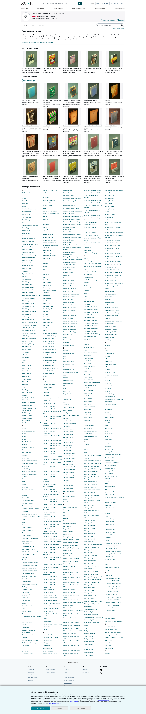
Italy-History (67, 391)
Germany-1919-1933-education (49, 480)
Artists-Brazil (26, 363)
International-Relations (70, 372)
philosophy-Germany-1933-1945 (92, 511)
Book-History (26, 466)
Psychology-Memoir (111, 329)
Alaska (24, 206)
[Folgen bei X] (101, 673)
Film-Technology (48, 322)
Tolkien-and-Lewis (110, 559)
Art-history (25, 282)
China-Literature (27, 527)
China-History (26, 525)
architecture (26, 233)
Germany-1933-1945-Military (52, 547)
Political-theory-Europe (112, 243)
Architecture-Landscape (29, 263)
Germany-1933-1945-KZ (50, 536)
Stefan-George (109, 494)
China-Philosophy (27, 530)
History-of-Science (69, 214)
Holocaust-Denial (68, 286)
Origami (86, 444)
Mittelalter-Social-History (92, 334)
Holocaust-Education (69, 288)
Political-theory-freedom (112, 251)
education (46, 197)
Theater (107, 516)
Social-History (109, 439)
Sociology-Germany (111, 452)
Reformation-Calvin (111, 364)
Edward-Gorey (47, 205)
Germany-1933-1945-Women (52, 577)
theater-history (109, 527)
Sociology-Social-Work (112, 463)
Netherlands (88, 428)
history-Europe (68, 193)
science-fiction (109, 417)
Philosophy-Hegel (89, 525)
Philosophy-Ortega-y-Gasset (93, 577)
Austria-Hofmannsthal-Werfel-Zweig (29, 409)
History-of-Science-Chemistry (72, 224)
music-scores (88, 404)
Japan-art (66, 405)
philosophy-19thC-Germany (92, 463)
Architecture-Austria (28, 236)
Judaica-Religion (68, 472)
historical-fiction (48, 648)
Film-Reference (47, 317)
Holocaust (66, 275)
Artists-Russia (26, 379)
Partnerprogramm (50, 672)
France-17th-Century (49, 336)
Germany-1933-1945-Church (51, 502)
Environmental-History (50, 211)
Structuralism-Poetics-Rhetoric (114, 497)
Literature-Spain (89, 230)
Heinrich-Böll (46, 645)
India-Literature (68, 359)
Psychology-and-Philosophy (113, 321)
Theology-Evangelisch (111, 546)
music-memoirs (89, 390)
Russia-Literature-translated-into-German (114, 400)
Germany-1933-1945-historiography (49, 518)
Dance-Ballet (26, 627)
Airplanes (25, 203)
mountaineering (89, 347)
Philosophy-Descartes (90, 484)
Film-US (45, 328)
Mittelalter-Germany (90, 320)
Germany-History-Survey (50, 600)
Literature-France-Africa (71, 622)
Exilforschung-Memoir (49, 255)
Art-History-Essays (28, 301)
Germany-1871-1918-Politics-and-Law (52, 437)
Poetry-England (89, 641)
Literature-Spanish (90, 232)
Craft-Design (26, 592)
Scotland (107, 420)
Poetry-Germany (89, 652)
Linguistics (66, 529)
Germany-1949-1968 (49, 582)
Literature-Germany (69, 633)
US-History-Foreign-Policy (113, 600)
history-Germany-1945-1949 (72, 198)
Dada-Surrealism (27, 622)
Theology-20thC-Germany (113, 543)
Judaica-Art (67, 426)
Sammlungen (40, 8)
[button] (122, 25)
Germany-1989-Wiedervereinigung (48, 588)
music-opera (88, 398)
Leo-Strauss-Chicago (69, 523)
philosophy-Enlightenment (92, 490)
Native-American (89, 425)
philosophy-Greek (89, 523)
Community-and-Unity (29, 576)
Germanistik (46, 400)
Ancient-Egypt (26, 211)
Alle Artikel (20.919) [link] (28, 80)
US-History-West (110, 610)
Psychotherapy (109, 337)
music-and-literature (90, 353)
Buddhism (25, 487)
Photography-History (90, 620)
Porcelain (107, 288)
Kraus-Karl (66, 502)
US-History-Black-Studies (113, 589)
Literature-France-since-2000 (72, 631)
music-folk (87, 374)
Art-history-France (28, 303)
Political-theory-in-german (113, 261)
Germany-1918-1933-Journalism (49, 468)
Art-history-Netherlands (29, 325)
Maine (86, 258)
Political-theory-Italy (111, 267)
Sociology (108, 446)
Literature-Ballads (69, 589)
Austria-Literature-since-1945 (31, 423)
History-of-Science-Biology (71, 219)
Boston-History (26, 479)
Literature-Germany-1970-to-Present (93, 196)
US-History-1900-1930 (112, 581)
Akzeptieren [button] (40, 708)
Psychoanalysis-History (112, 313)
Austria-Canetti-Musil (28, 402)
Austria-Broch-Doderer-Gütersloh (29, 399)
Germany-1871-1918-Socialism (52, 443)
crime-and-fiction (27, 595)
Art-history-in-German (29, 311)
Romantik (108, 383)
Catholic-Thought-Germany (30, 508)
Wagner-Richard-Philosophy (113, 632)
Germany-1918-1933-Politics (51, 471)
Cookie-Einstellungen (103, 700)
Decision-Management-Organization (29, 631)
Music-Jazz (87, 388)
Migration (87, 299)
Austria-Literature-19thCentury (28, 419)
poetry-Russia (109, 201)
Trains (106, 562)
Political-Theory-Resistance (113, 272)
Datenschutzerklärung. (55, 703)
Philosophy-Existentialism (92, 495)
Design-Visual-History (29, 643)
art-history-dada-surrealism (31, 295)
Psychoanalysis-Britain (112, 307)
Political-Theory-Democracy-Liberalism (114, 236)
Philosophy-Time (89, 598)
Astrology (25, 390)
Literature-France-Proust (71, 628)
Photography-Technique (91, 622)
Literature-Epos (68, 605)
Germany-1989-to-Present (51, 585)
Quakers (107, 345)
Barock (24, 428)
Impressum (66, 674)
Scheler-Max (108, 409)
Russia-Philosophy (110, 404)
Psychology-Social (110, 332)
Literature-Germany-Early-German (92, 219)
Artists (24, 360)
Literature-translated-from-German (93, 239)
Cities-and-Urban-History (30, 538)
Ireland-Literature (68, 383)
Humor (65, 337)
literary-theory (68, 553)
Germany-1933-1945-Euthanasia (49, 508)
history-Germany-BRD (70, 205)
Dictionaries (25, 645)
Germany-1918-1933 (49, 454)
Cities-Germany (27, 541)
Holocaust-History (69, 297)
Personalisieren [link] (80, 708)
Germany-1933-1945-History (52, 521)
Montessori (87, 342)
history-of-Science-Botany (71, 222)
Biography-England (28, 447)
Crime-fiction (26, 600)
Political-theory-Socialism (113, 275)
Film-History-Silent (48, 306)
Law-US (65, 518)
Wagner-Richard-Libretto (112, 629)
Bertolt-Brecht (26, 442)
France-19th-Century (49, 349)
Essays (45, 227)
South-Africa (109, 473)
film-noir (45, 314)
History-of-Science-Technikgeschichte (69, 263)
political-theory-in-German (113, 264)
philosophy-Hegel (89, 528)
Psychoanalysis (109, 302)
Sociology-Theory (110, 468)
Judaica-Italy (67, 448)
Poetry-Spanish (109, 206)
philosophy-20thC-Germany (92, 469)
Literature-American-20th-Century (71, 578)
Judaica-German (68, 431)
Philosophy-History (90, 531)
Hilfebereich (85, 669)
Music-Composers (89, 366)
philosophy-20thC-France (92, 466)
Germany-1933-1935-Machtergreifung (49, 485)
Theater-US (108, 535)
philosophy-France (89, 498)
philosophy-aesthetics (91, 471)
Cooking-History (27, 589)
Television (108, 513)
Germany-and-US (48, 592)
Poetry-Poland (109, 198)
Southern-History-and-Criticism (112, 477)
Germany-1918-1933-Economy (52, 456)
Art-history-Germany (28, 306)
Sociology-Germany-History (113, 454)
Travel (106, 564)
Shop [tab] (25, 25)
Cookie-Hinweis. (74, 701)
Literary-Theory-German (71, 558)
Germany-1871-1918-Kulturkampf (49, 420)
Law (64, 512)
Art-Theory (25, 357)
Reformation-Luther (111, 367)
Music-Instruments (90, 385)
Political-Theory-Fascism (112, 245)
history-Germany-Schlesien (71, 208)
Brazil (23, 481)
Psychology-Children (111, 326)
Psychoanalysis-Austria (112, 305)
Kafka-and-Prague (69, 496)
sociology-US (109, 471)
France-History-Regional (50, 360)
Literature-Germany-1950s (92, 190)
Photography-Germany (91, 614)
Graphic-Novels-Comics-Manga (52, 624)
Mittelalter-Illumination (91, 323)
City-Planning (26, 544)
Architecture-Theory (28, 265)
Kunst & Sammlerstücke (79, 8)
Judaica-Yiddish (68, 485)
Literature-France (68, 608)
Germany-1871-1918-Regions (52, 440)
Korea (65, 499)
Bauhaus (24, 434)
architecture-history (28, 257)
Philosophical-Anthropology (92, 455)
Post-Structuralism (110, 294)
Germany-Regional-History (51, 608)
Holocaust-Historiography (71, 294)
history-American (48, 651)
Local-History (88, 247)
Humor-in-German (69, 340)
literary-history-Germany (71, 548)
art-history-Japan (27, 317)
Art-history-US (26, 346)
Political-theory (109, 217)
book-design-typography (29, 463)
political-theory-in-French (113, 259)
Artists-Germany (27, 371)
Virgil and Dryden (110, 618)
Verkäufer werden (120, 8)
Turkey (107, 570)
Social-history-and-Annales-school (113, 443)
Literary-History (68, 531)
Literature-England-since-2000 (73, 602)
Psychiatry (108, 299)
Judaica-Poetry (68, 461)
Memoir (86, 282)
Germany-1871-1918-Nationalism (49, 432)
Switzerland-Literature (112, 508)
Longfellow (87, 250)
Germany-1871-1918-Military (52, 428)
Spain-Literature (110, 486)
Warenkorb (30, 680)
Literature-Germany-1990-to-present (93, 206)
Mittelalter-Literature (90, 326)
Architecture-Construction (30, 244)
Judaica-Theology (68, 477)
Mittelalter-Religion (90, 331)
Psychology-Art (109, 324)
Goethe (45, 618)
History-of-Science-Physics (71, 257)
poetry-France (88, 647)
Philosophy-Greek (89, 520)
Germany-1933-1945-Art (50, 499)
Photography (88, 606)
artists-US (25, 384)
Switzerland (108, 505)
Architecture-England (28, 247)
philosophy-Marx (89, 552)
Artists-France (26, 368)
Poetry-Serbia (109, 203)
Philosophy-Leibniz (89, 539)
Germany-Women (48, 611)
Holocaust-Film (68, 291)
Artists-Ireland (26, 373)
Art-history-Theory (28, 344)
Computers (25, 579)
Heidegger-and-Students (50, 637)
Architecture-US (27, 268)
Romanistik (108, 380)
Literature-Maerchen (90, 227)
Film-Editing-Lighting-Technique (50, 291)
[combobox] (60, 3)
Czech (24, 614)
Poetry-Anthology (89, 633)
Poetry (86, 628)
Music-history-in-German (92, 382)
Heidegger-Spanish (49, 643)
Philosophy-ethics (89, 492)
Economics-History (28, 654)
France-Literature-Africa (50, 368)
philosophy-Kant (89, 536)
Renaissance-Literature (112, 375)
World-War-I (108, 645)
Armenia (24, 276)
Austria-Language (27, 413)
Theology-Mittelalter (111, 548)
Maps (85, 269)
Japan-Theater (67, 410)
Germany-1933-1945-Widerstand (49, 573)
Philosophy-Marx (89, 550)
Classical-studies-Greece (30, 562)
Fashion (45, 269)
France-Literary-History (50, 363)
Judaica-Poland (68, 464)
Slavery (107, 436)
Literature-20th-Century (71, 572)
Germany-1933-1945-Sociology (52, 564)
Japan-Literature (68, 407)
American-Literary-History (30, 209)
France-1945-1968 (48, 346)
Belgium (24, 439)
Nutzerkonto (105, 3)
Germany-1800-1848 (49, 403)
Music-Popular (88, 401)
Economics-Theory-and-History (50, 191)
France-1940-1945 (48, 344)
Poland (107, 211)
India (64, 356)
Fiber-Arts (46, 274)
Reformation (109, 361)
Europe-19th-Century (49, 240)
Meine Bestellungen (33, 677)
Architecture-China (28, 241)
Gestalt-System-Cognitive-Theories (51, 615)
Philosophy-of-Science (91, 571)
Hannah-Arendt (47, 635)
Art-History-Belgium (28, 290)
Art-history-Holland (28, 309)
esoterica (45, 222)
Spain (106, 483)
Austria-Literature (27, 415)
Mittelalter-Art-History (91, 309)
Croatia (24, 603)
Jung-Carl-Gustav (68, 491)
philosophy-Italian (89, 533)
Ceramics (25, 511)
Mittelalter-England (90, 315)
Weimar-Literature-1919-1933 (114, 637)
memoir (86, 285)
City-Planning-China (28, 546)
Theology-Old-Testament (113, 554)
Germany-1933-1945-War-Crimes (51, 568)
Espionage (46, 224)
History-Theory (68, 270)
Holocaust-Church (68, 283)
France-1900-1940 (48, 341)
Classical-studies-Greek (29, 565)
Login (97, 3)
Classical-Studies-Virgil (29, 573)
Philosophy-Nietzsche (90, 560)
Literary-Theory (68, 550)
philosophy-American (90, 474)
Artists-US (25, 382)
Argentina (25, 271)
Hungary (66, 342)
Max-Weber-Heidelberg (91, 272)
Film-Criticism (47, 282)
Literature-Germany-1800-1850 (71, 637)
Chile (23, 519)
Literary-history (68, 534)
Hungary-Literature (69, 345)
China (23, 522)
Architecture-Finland (28, 249)
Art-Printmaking (27, 349)
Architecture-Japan (28, 260)
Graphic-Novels (47, 621)
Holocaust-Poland (68, 318)
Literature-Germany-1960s (92, 193)
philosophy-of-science (91, 574)
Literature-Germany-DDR (92, 215)
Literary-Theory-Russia (70, 564)
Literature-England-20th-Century (71, 596)
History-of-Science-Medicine (72, 245)
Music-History (88, 377)
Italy (64, 388)
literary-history (68, 537)
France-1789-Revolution (50, 333)
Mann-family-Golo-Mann (91, 261)
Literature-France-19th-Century (70, 614)
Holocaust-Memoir (69, 310)
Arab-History (26, 220)
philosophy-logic (89, 542)
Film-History (46, 301)
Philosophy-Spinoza (90, 593)
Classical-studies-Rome (29, 571)
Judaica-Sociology (69, 475)
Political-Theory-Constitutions (114, 232)
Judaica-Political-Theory (70, 467)
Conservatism (26, 581)
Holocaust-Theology (69, 332)
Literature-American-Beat (71, 582)
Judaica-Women (68, 483)
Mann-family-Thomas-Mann (92, 266)
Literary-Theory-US (69, 566)
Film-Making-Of (48, 309)
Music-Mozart (88, 393)
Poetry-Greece (88, 655)
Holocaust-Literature (69, 305)
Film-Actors (46, 280)
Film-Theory (46, 325)
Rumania (107, 391)
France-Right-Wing (48, 371)
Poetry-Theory (109, 209)
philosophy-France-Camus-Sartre (92, 501)
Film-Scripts (46, 319)
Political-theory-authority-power (113, 223)
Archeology (25, 228)
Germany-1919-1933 (49, 477)
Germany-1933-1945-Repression (49, 561)
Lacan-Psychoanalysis (70, 507)
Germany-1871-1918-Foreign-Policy (52, 412)
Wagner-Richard (110, 627)
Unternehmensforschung (112, 578)
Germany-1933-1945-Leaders (52, 539)
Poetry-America (89, 631)
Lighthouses (67, 526)
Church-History (26, 533)
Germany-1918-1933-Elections (52, 459)
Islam (65, 386)
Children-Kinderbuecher (29, 514)
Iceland (65, 351)
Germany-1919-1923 (49, 474)
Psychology (108, 318)
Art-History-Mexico (28, 319)
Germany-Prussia (48, 606)
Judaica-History (68, 440)
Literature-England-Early (71, 600)
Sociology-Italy (109, 457)
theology (107, 540)
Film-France (46, 295)
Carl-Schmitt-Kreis (28, 500)
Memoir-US (87, 288)
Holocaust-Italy (68, 299)
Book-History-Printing (29, 471)
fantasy (45, 266)
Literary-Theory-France (70, 556)
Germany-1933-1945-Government (49, 513)
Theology (107, 537)
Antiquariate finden (100, 8)
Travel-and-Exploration (112, 567)
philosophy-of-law (89, 568)
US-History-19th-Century (112, 583)
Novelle (86, 439)
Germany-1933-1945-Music (51, 550)
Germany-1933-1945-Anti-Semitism (51, 495)
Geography (46, 392)
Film (44, 277)
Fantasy (45, 263)
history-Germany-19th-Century (70, 202)
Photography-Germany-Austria (93, 617)
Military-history (89, 301)
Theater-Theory (110, 532)
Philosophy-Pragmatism (91, 582)
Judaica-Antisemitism (70, 421)
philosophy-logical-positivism (93, 544)
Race (106, 351)
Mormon (86, 344)
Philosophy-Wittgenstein (91, 604)
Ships (106, 431)
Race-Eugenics (109, 353)
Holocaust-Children (69, 280)
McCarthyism (88, 274)
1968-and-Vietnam (28, 193)
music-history (88, 380)
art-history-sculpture (28, 336)
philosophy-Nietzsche (90, 563)
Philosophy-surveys (90, 595)
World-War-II (109, 648)
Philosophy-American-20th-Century (92, 478)
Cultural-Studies (27, 611)
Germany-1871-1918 (49, 406)
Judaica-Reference (69, 469)
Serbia (106, 425)
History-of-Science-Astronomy (73, 216)
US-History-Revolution (112, 605)
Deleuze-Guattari (27, 635)
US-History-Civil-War (111, 591)
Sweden (107, 500)
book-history (26, 469)
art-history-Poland (28, 328)
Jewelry (65, 413)
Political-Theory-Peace (112, 270)
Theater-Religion (110, 529)
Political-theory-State (111, 278)
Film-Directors (47, 285)
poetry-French (88, 649)
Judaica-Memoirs (68, 456)
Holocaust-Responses (70, 324)
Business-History (27, 490)
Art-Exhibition (26, 279)
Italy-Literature (68, 394)
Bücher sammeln (58, 8)
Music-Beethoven (89, 361)
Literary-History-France (70, 542)
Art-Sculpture (26, 352)
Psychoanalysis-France (112, 310)
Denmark (25, 637)
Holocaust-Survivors (69, 329)
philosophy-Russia (89, 587)
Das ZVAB (66, 669)
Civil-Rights (25, 557)
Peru (85, 452)
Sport (106, 489)
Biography (25, 444)
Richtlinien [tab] (42, 25)
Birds (23, 450)
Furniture (45, 376)
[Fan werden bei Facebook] (101, 669)
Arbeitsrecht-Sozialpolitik (30, 225)
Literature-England (69, 592)
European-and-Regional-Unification (50, 246)
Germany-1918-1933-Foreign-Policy (52, 463)
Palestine (87, 450)
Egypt (44, 208)
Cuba (23, 608)
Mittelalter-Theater (90, 336)
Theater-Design (110, 519)
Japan (65, 402)
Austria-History (27, 405)
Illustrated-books (68, 353)
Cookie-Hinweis (68, 683)
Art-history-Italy (27, 314)
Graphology (46, 627)
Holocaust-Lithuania (69, 307)
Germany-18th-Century (50, 448)
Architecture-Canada (28, 238)
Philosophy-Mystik (89, 558)
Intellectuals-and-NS (69, 367)
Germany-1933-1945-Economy (52, 504)
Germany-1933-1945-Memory (52, 544)
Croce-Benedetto (27, 606)
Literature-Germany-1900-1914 (71, 646)
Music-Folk (87, 371)
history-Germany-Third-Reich (72, 211)
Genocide (45, 390)
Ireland (65, 378)
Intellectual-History (69, 364)
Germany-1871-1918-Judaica (52, 416)
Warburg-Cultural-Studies (113, 635)
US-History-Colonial (111, 594)
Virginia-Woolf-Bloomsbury (113, 621)
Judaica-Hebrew (68, 437)
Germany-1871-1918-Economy (52, 409)
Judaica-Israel (67, 445)
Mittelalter (87, 304)
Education (46, 195)
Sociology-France (110, 449)
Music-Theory (88, 409)
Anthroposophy (26, 217)
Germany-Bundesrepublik (50, 598)
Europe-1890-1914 (48, 234)
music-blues (87, 363)
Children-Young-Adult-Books (31, 517)
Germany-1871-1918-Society (52, 446)
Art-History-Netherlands (29, 322)
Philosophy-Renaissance (91, 585)
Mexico (86, 296)
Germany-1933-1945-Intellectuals (49, 528)
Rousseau (108, 388)
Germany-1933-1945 (49, 489)
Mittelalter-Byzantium (91, 312)
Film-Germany (47, 298)
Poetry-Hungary (110, 193)
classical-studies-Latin (29, 568)
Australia (25, 395)
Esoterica (45, 219)
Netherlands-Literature (91, 431)
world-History (109, 643)
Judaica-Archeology (69, 423)
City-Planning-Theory (28, 554)
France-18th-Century (49, 338)
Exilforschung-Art (48, 253)
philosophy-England (90, 487)
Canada (24, 495)
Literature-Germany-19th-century (92, 211)
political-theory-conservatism (114, 230)
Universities (108, 575)
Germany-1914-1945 (49, 451)
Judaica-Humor (68, 442)
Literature (66, 569)
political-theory (109, 220)
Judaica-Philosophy (69, 458)
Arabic (24, 222)
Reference (108, 359)
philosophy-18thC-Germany (92, 461)
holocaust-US (67, 334)
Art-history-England (28, 298)
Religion (107, 369)
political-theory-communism (113, 227)
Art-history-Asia (27, 284)
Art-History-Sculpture (29, 333)
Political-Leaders (110, 214)
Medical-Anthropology (91, 280)
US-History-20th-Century (112, 586)
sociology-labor (109, 460)
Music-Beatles (88, 358)
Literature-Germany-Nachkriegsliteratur (90, 223)
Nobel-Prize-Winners (90, 436)
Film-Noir (45, 311)
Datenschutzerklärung (69, 677)
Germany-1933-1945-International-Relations (50, 532)
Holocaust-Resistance (70, 321)
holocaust (66, 278)
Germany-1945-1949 (49, 579)
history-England (68, 190)
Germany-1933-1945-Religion (52, 557)
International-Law (68, 369)
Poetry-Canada (88, 639)
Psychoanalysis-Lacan (111, 315)
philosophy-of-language (91, 566)
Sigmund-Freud (109, 434)
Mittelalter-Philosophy (91, 328)
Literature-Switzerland (91, 235)
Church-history (26, 535)
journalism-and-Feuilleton (71, 415)
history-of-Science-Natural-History (72, 248)
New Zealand (88, 434)
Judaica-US (66, 480)
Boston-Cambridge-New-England (30, 475)
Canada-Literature (28, 498)
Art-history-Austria (28, 287)
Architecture (26, 230)
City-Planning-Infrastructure (31, 552)
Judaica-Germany (68, 434)
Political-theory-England (112, 240)
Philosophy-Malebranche (91, 547)
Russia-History (109, 394)
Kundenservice (85, 672)
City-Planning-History (28, 549)
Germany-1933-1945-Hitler (51, 524)
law (64, 515)
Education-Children (49, 200)
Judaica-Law (67, 450)
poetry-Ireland (109, 195)
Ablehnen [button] (59, 708)
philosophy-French (89, 505)
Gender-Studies (47, 387)
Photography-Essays (90, 609)
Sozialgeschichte (110, 481)
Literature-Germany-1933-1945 (71, 654)
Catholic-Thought (27, 503)
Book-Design (26, 458)
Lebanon (66, 521)
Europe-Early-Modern (49, 243)
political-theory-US (111, 280)
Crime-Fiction (26, 598)
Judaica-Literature (69, 453)
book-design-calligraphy (29, 461)
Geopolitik (46, 395)
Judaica (65, 418)
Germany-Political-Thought (51, 603)
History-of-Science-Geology (72, 237)
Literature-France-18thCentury (73, 610)
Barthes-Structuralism (29, 431)
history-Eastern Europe (50, 654)
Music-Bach (87, 355)
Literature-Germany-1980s (92, 203)
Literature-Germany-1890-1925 (71, 642)
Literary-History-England (71, 539)
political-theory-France (112, 248)
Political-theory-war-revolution (114, 283)
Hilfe (122, 3)
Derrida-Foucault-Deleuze (30, 640)
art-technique (26, 355)
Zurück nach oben (73, 662)
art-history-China (27, 292)
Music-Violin (87, 415)
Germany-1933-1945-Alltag (51, 492)
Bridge (24, 484)
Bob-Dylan (25, 455)
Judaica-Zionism (68, 488)
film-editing (46, 288)
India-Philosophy (68, 361)
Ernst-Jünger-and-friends (51, 214)
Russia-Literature (110, 396)
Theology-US (109, 556)
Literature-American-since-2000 (71, 586)
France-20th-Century (49, 352)
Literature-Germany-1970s (92, 200)
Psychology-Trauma (111, 334)
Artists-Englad (26, 365)
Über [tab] (32, 25)
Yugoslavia (108, 654)
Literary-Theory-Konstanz (71, 561)
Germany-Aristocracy (49, 595)
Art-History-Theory (28, 341)
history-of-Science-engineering (69, 228)
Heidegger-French (48, 640)
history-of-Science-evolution (72, 232)
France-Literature (48, 365)
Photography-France (90, 612)
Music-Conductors (89, 369)
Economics (25, 651)
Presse (65, 672)
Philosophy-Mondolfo (90, 555)
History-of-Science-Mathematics (69, 241)
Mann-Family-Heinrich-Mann (92, 263)
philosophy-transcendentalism (93, 601)
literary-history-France (70, 545)
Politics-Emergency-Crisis (113, 286)
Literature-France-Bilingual (71, 625)
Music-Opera (88, 396)
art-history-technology (29, 338)
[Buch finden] (80, 3)
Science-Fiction (109, 415)
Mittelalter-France (89, 317)
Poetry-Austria (88, 636)
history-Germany (68, 195)
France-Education (48, 355)
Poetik (86, 625)
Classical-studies (27, 560)
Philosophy (87, 458)
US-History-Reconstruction (113, 602)
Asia (23, 387)
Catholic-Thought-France (30, 506)
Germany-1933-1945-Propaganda (49, 553)
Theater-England (110, 521)
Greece (45, 629)
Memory (86, 290)
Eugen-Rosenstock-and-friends (50, 231)
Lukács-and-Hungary (90, 253)
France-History (47, 357)
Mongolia (87, 339)
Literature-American (69, 575)
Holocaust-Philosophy (70, 315)
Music (85, 350)
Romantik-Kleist (110, 386)
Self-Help (108, 423)
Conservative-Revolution (29, 584)
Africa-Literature (27, 201)
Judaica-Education (69, 429)
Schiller (107, 412)
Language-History (69, 510)
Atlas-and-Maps (27, 392)
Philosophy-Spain (89, 590)
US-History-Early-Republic (113, 597)
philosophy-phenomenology (92, 579)
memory (86, 293)
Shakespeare (109, 428)
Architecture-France (28, 252)
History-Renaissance (69, 267)
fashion (45, 272)
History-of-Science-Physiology (72, 259)
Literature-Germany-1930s (71, 650)
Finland (45, 330)
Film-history (46, 303)
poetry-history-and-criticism (114, 190)
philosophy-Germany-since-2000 (92, 516)
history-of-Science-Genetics (72, 234)
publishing (108, 340)
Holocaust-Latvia (68, 302)
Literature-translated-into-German (92, 244)
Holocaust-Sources (69, 326)
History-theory (68, 272)
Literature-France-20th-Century (70, 619)
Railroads (107, 356)
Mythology (87, 420)
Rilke (106, 378)
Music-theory (88, 412)
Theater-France (109, 524)
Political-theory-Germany (112, 253)
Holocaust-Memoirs (69, 313)
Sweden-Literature (110, 502)
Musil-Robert (88, 417)
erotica (45, 216)
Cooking (24, 587)
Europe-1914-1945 (48, 237)
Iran (64, 375)
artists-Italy (25, 376)
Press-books (108, 297)
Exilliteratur (46, 258)
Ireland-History (68, 380)
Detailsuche (24, 8)
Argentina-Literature (28, 274)
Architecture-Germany (29, 255)
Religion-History (110, 372)
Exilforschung (47, 250)
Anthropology (26, 214)
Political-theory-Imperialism (113, 256)
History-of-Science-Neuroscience (69, 253)
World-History (109, 640)
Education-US (47, 203)
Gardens (45, 382)
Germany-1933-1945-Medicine (52, 542)
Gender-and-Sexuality (49, 384)
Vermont (107, 616)
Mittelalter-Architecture (91, 307)
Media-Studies (88, 277)
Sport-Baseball (109, 492)
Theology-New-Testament (113, 551)
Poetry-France (88, 644)
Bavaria (24, 436)
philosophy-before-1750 (91, 481)
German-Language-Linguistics (52, 398)
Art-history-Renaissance (29, 330)
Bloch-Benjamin (27, 452)
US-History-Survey (110, 608)
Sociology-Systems (110, 465)
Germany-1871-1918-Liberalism (49, 424)
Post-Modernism (110, 291)
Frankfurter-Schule (48, 373)
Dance (24, 625)
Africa (24, 198)
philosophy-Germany (90, 508)
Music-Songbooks (89, 407)
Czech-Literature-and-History (31, 616)
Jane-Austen (67, 399)
